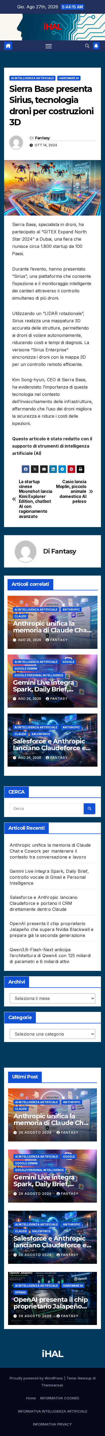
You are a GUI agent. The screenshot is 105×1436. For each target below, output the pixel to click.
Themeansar (52, 1385)
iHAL (52, 27)
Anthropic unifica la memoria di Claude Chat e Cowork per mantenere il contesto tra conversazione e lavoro (50, 851)
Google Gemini (26, 668)
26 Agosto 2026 (36, 1132)
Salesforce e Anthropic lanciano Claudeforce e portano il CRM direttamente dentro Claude (44, 903)
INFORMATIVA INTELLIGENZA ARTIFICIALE (52, 1411)
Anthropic (71, 609)
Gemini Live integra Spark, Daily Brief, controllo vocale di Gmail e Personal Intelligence (49, 877)
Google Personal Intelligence (39, 675)
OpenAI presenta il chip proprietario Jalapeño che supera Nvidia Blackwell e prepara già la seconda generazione (52, 929)
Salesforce (41, 734)
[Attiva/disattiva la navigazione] (49, 46)
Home (31, 1398)
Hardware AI (69, 78)
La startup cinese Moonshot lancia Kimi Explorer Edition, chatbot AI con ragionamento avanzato (35, 499)
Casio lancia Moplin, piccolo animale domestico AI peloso (71, 491)
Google (68, 661)
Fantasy (42, 138)
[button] (87, 46)
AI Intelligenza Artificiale (32, 78)
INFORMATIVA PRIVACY (52, 1424)
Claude (20, 616)
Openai (20, 1292)
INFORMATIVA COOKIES (59, 1398)
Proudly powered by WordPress (37, 1378)
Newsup (85, 1378)
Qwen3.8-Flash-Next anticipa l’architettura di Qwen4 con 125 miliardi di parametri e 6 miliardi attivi (50, 955)
